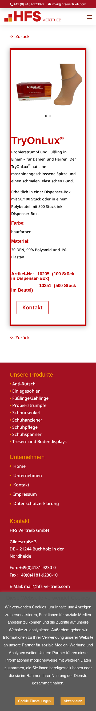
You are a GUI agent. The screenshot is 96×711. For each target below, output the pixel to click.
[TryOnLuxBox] (48, 121)
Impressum (25, 494)
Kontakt (32, 307)
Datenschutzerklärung (36, 503)
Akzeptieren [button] (73, 701)
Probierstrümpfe (29, 405)
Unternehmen (27, 475)
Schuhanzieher (27, 420)
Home (19, 466)
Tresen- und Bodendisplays (39, 441)
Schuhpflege (25, 427)
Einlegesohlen (26, 391)
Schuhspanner (27, 434)
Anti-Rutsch (23, 384)
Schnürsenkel (26, 412)
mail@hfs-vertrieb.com (47, 586)
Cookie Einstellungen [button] (34, 701)
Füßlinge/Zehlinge (30, 398)
